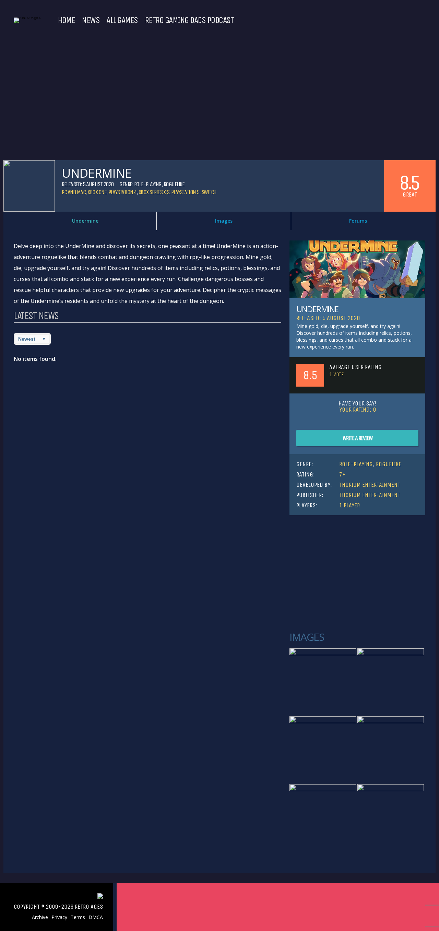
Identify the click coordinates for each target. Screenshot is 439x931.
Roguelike (174, 184)
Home (66, 20)
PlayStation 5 (185, 192)
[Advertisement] (357, 574)
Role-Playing (148, 184)
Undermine (85, 220)
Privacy (59, 917)
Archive (40, 917)
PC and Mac (73, 192)
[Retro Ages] (27, 17)
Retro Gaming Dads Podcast (189, 20)
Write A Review (357, 438)
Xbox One (96, 192)
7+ (342, 474)
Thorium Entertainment (369, 484)
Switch (208, 192)
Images (224, 220)
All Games (122, 20)
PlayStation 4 (122, 192)
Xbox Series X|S (154, 192)
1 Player (349, 505)
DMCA (95, 917)
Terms (78, 917)
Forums (358, 220)
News (90, 20)
